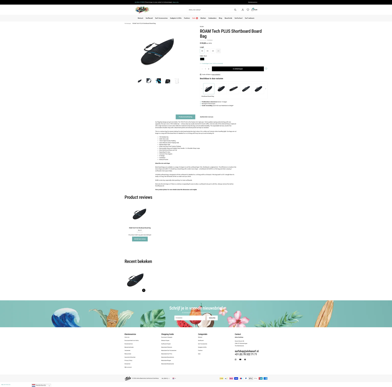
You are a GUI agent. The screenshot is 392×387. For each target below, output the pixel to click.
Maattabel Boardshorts (167, 357)
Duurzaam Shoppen (166, 337)
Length (202, 47)
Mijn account (128, 367)
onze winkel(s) (216, 74)
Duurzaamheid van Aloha (132, 340)
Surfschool (239, 18)
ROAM (202, 26)
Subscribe (212, 318)
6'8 (218, 51)
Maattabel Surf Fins (166, 354)
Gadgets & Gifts (176, 18)
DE (8, 384)
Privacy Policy (128, 360)
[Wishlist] (248, 9)
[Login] (242, 10)
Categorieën (202, 334)
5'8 (202, 51)
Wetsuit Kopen (165, 340)
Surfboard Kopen (166, 344)
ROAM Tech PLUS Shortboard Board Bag (140, 228)
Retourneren (128, 354)
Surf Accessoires (161, 18)
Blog (220, 18)
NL (2, 384)
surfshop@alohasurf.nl (247, 351)
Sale (199, 354)
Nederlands (40, 385)
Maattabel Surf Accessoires (168, 350)
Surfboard (149, 18)
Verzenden (127, 350)
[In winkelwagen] (143, 290)
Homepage (128, 23)
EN (4, 384)
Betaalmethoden (129, 347)
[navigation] (140, 81)
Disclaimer (127, 364)
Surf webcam (249, 18)
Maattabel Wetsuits (166, 347)
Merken (203, 18)
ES (9, 384)
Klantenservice (130, 334)
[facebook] (245, 359)
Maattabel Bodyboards (167, 364)
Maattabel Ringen (166, 360)
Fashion (187, 18)
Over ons (127, 337)
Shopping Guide (167, 334)
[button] (208, 68)
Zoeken (235, 9)
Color (203, 56)
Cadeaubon (212, 18)
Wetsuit (140, 18)
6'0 (207, 51)
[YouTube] (240, 359)
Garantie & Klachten (130, 357)
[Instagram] (235, 359)
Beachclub (228, 18)
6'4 (213, 51)
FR (6, 384)
